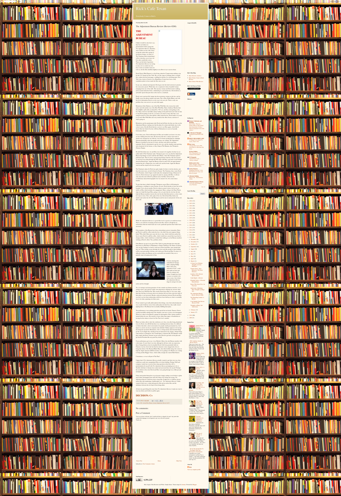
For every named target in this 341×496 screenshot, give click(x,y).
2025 (190, 203)
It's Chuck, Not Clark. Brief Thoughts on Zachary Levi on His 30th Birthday (197, 386)
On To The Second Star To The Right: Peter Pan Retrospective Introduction (196, 450)
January (193, 312)
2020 (190, 215)
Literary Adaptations (157, 403)
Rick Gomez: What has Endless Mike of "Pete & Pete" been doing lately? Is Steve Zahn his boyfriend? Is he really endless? (196, 127)
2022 (190, 210)
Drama (150, 403)
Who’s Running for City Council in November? (195, 153)
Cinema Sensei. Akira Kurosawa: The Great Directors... (196, 270)
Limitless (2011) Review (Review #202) (196, 274)
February (193, 310)
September (194, 246)
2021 (190, 213)
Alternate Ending (194, 176)
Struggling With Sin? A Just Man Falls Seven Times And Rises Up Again (196, 171)
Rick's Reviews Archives (195, 76)
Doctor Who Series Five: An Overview (197, 285)
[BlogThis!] (157, 401)
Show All (203, 186)
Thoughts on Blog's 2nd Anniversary (196, 306)
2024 (190, 206)
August (193, 249)
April (192, 258)
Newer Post (139, 461)
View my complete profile (194, 469)
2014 (190, 230)
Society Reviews (193, 169)
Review (164, 403)
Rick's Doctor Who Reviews (196, 81)
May (192, 256)
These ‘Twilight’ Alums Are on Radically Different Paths (196, 165)
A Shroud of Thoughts (195, 133)
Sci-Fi (168, 403)
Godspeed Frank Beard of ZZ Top (196, 135)
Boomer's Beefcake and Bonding (195, 121)
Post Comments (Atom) (149, 464)
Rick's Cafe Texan (151, 8)
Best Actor (192, 144)
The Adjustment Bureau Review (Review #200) (196, 294)
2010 (190, 315)
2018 (190, 220)
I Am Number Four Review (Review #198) (197, 302)
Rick (190, 467)
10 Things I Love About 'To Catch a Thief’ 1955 (196, 140)
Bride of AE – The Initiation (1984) (196, 178)
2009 (190, 318)
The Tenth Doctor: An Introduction (199, 402)
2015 (190, 227)
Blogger (195, 484)
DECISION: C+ (144, 395)
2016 (190, 225)
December (193, 239)
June (192, 254)
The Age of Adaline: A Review (199, 435)
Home (159, 461)
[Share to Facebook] (160, 401)
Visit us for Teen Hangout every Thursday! (195, 183)
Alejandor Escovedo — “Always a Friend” (195, 159)
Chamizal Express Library (196, 182)
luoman (184, 484)
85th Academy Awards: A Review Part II (196, 341)
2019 (190, 218)
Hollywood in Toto (194, 163)
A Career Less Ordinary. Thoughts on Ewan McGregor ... (196, 264)
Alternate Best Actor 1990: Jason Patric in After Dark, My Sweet (196, 147)
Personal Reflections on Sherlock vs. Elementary (199, 419)
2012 (190, 235)
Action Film (146, 403)
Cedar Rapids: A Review (196, 278)
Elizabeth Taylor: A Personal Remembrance (197, 281)
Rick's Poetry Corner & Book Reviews (196, 78)
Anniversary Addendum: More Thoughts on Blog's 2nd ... (197, 289)
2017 (190, 222)
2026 (190, 201)
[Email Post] (152, 400)
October (193, 244)
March (192, 261)
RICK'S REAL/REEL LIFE (196, 138)
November (193, 242)
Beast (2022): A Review (200, 368)
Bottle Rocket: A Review (200, 326)
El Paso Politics (193, 151)
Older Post (179, 461)
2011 (141, 403)
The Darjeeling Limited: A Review (197, 298)
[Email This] (155, 401)
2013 (190, 232)
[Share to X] (159, 401)
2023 (190, 208)
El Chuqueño (192, 157)
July (192, 251)
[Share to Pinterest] (162, 401)
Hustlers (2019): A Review (200, 354)
